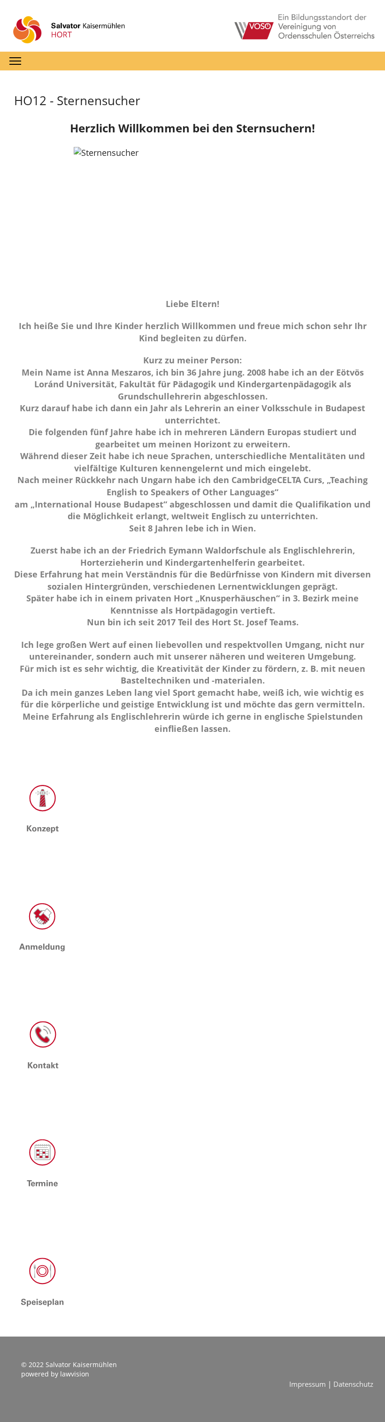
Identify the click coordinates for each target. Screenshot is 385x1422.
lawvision (74, 1373)
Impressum (308, 1384)
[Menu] (15, 61)
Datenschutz (353, 1384)
